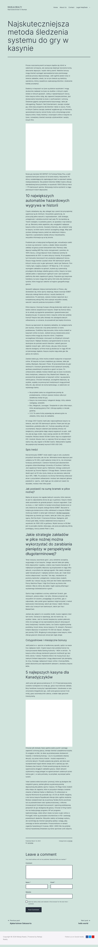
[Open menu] (89, 7)
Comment (29, 863)
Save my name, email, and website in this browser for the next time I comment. (48, 903)
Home (55, 7)
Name (28, 882)
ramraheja (30, 843)
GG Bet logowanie (63, 513)
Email (52, 882)
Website (28, 892)
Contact (71, 7)
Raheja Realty (15, 7)
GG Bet (70, 841)
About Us (63, 7)
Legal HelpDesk (82, 7)
